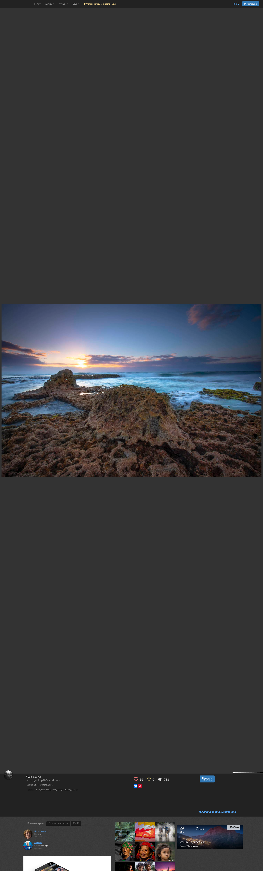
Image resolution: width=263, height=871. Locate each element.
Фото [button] (36, 4)
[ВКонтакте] (135, 786)
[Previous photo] (3, 378)
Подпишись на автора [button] (207, 779)
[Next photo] (260, 378)
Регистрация (250, 4)
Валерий (38, 843)
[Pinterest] (140, 786)
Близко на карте (58, 823)
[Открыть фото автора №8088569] (125, 852)
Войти (236, 4)
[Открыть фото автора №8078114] (165, 852)
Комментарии (35, 823)
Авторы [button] (49, 4)
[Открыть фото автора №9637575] (145, 832)
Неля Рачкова (40, 831)
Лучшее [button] (63, 4)
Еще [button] (75, 4)
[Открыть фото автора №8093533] (165, 832)
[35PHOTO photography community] (16, 4)
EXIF (76, 823)
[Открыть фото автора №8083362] (145, 852)
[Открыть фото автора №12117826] (125, 832)
